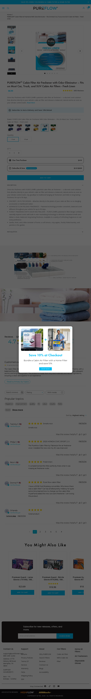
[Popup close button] (70, 327)
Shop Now (45, 369)
